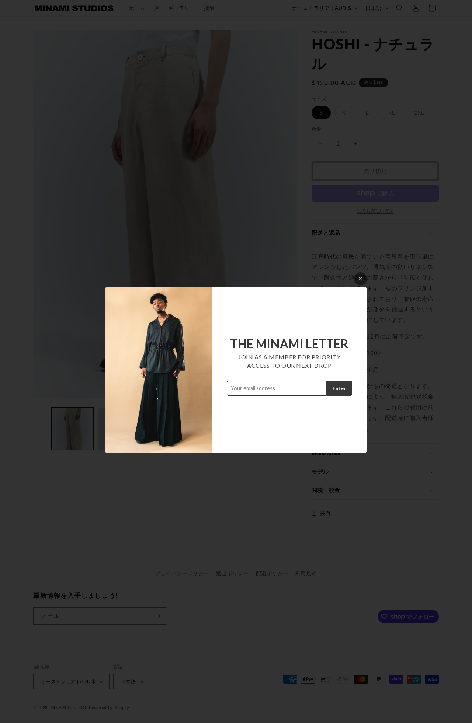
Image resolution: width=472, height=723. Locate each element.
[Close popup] (360, 278)
